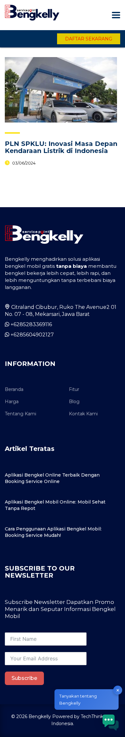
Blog (74, 401)
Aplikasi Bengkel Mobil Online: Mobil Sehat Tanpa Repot (55, 505)
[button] (111, 723)
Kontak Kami (83, 413)
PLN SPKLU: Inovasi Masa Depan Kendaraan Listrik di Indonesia (61, 147)
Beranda (14, 389)
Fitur (74, 389)
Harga (12, 401)
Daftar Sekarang (88, 39)
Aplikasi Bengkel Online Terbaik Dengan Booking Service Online (52, 478)
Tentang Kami (20, 413)
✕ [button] (118, 689)
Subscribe (24, 678)
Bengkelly (40, 716)
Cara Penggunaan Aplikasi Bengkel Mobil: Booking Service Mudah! (53, 532)
